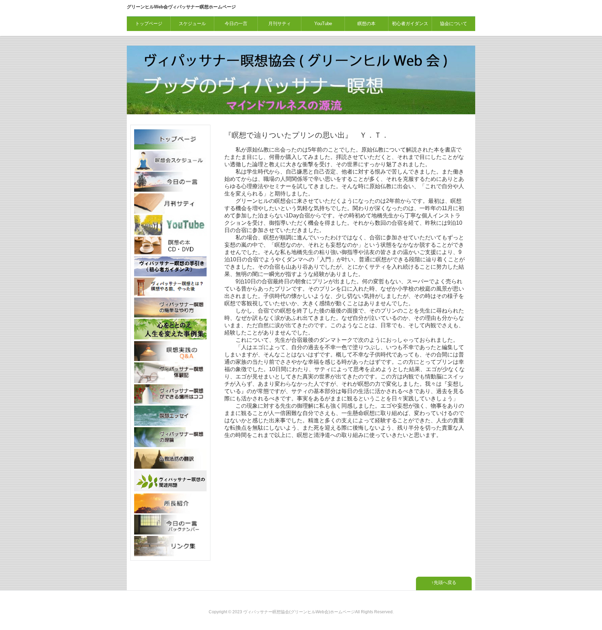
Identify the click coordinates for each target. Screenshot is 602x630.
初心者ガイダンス (410, 23)
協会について (453, 23)
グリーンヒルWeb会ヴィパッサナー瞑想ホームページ (181, 6)
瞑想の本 (366, 23)
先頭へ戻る (445, 582)
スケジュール (192, 23)
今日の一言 (236, 23)
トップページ (148, 23)
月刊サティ (279, 23)
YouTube (323, 23)
